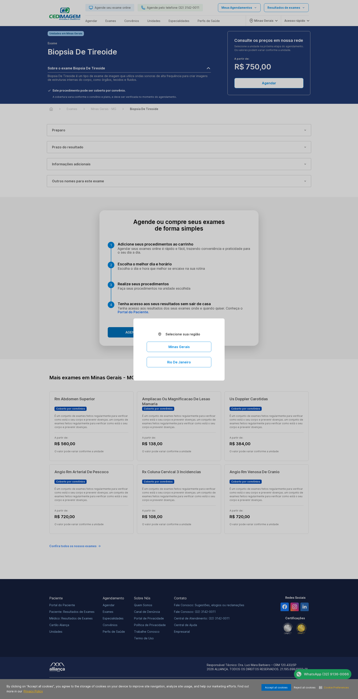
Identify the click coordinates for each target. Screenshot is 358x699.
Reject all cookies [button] (305, 687)
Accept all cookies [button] (276, 687)
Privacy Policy (33, 691)
